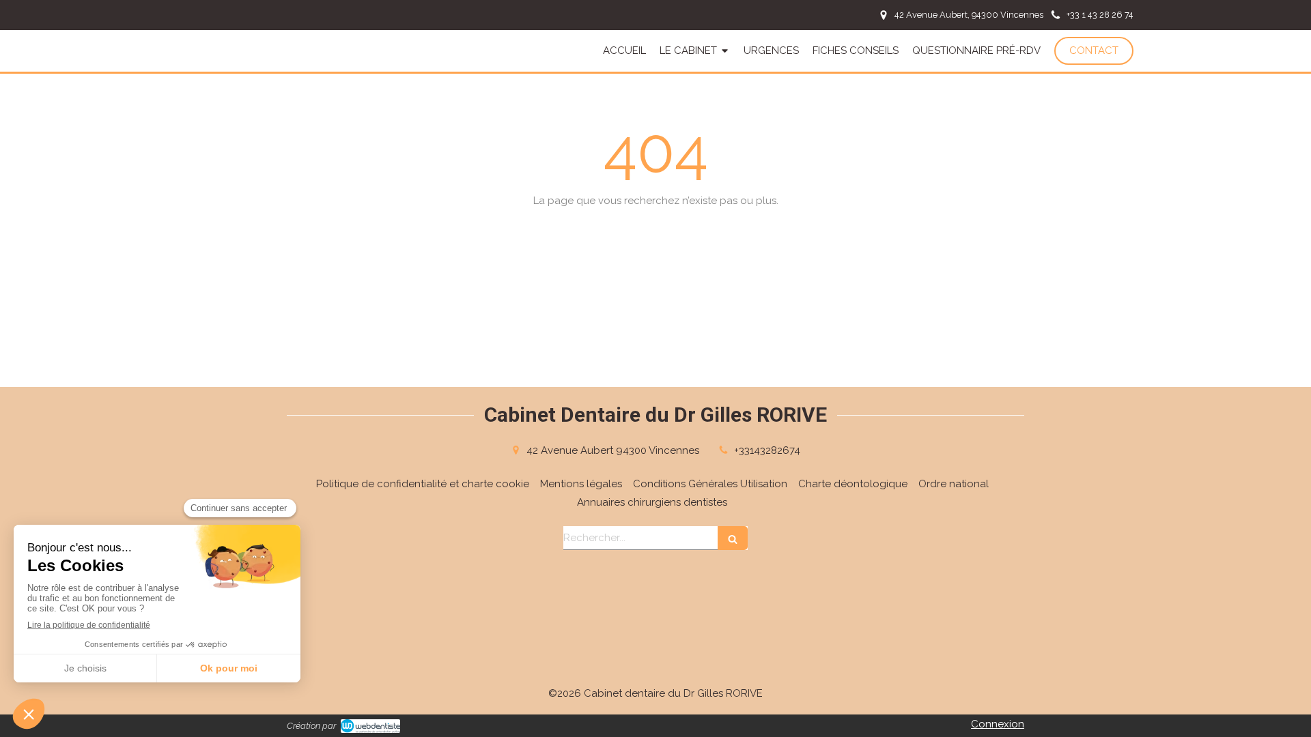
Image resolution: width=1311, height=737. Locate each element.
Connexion (997, 724)
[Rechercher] (733, 538)
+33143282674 (767, 450)
